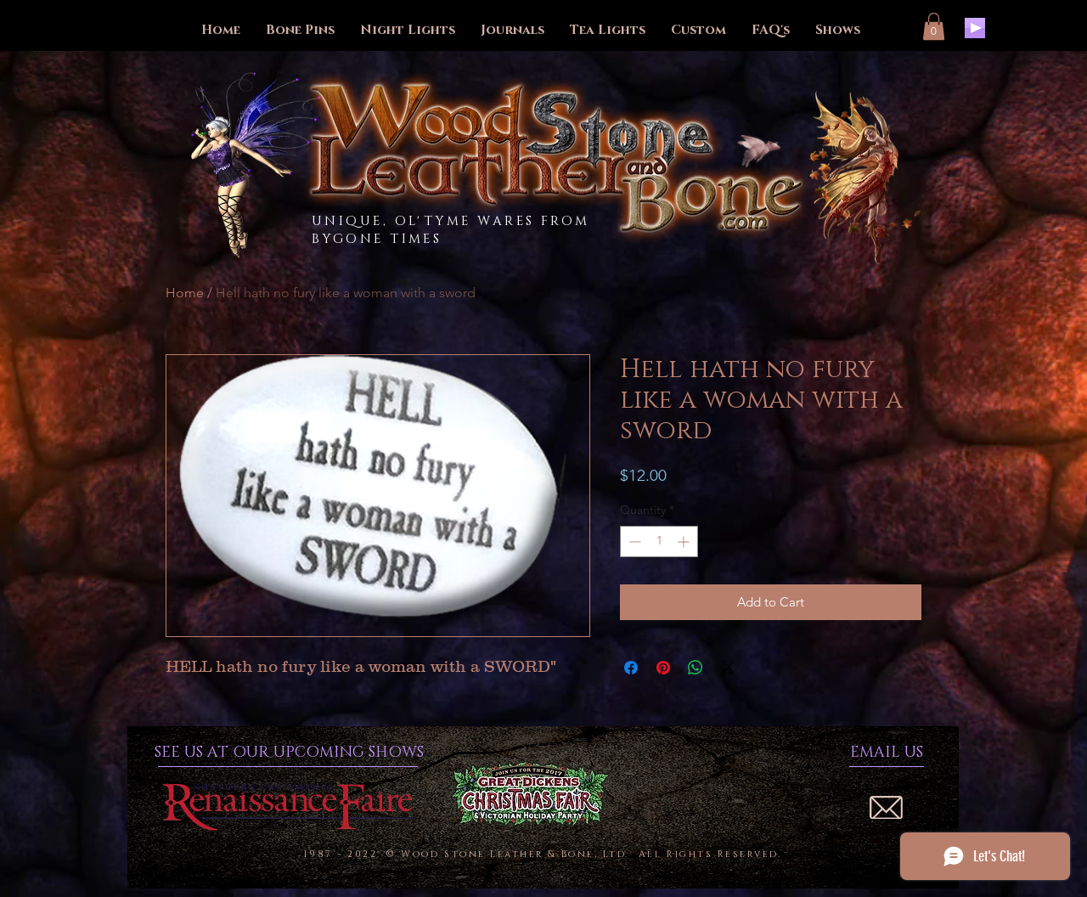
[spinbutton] (659, 541)
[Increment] (685, 541)
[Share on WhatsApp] (695, 667)
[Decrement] (633, 541)
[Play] (975, 28)
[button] (933, 26)
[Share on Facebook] (631, 667)
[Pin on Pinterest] (663, 667)
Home (185, 293)
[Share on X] (728, 667)
